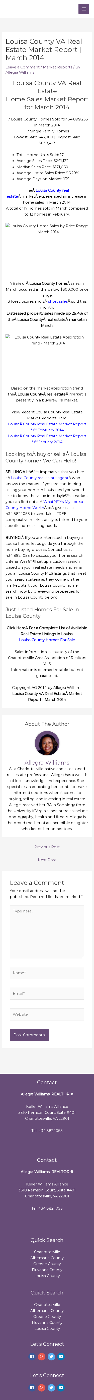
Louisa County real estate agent (39, 478)
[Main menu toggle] (83, 9)
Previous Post (47, 847)
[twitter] (52, 1356)
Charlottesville (47, 1252)
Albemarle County (47, 1258)
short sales (58, 301)
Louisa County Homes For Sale (47, 640)
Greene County (47, 1264)
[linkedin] (61, 1356)
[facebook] (32, 1356)
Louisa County (47, 1276)
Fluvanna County (47, 1270)
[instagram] (42, 1356)
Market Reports (57, 67)
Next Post (47, 860)
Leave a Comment (23, 67)
